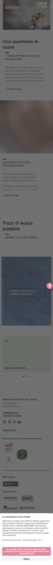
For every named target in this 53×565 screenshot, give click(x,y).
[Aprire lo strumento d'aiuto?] (49, 285)
